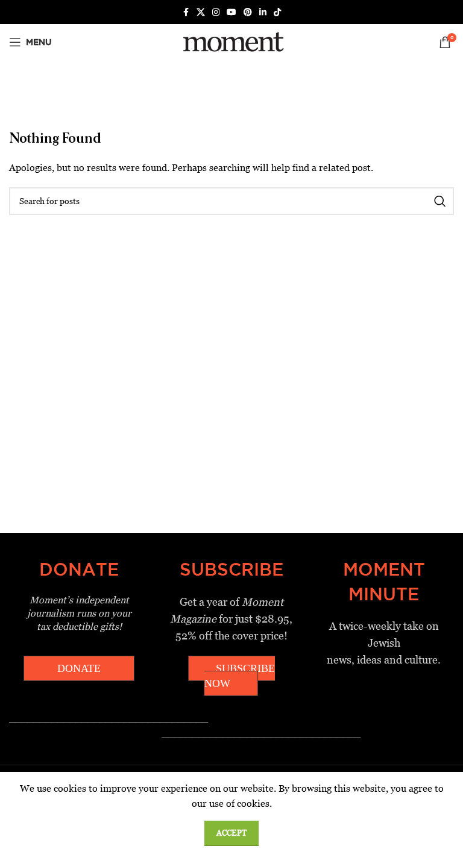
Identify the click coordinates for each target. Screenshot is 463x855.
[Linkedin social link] (263, 12)
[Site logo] (231, 41)
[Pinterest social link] (248, 12)
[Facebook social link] (185, 12)
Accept (231, 833)
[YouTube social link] (231, 12)
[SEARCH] (440, 201)
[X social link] (201, 12)
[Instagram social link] (216, 12)
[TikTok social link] (277, 12)
